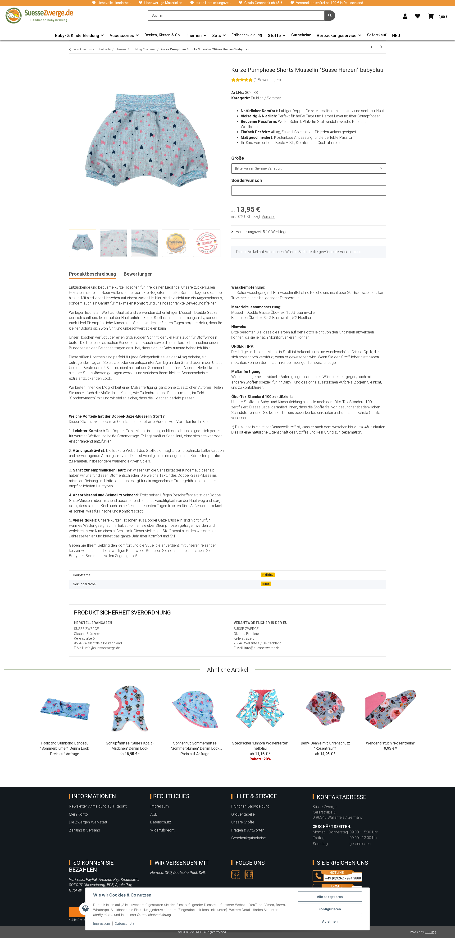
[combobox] (308, 168)
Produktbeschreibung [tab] (92, 274)
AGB (154, 814)
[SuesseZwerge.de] (39, 15)
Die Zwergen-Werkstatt (88, 822)
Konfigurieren (330, 909)
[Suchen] (329, 15)
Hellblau (267, 575)
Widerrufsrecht (162, 830)
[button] (405, 16)
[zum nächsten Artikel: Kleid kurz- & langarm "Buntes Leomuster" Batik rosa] (381, 47)
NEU (396, 35)
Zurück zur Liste (83, 49)
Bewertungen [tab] (138, 274)
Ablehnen (330, 921)
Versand (268, 216)
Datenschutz (124, 923)
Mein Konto (78, 814)
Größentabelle (243, 814)
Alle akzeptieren (330, 897)
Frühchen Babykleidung (250, 806)
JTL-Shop (430, 932)
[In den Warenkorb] (73, 64)
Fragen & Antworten (247, 830)
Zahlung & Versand (84, 830)
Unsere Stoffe (242, 822)
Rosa (265, 584)
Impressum (101, 923)
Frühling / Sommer (266, 98)
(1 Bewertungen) (267, 80)
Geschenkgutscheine (248, 838)
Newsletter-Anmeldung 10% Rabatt (98, 806)
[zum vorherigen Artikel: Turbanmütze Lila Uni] (371, 47)
